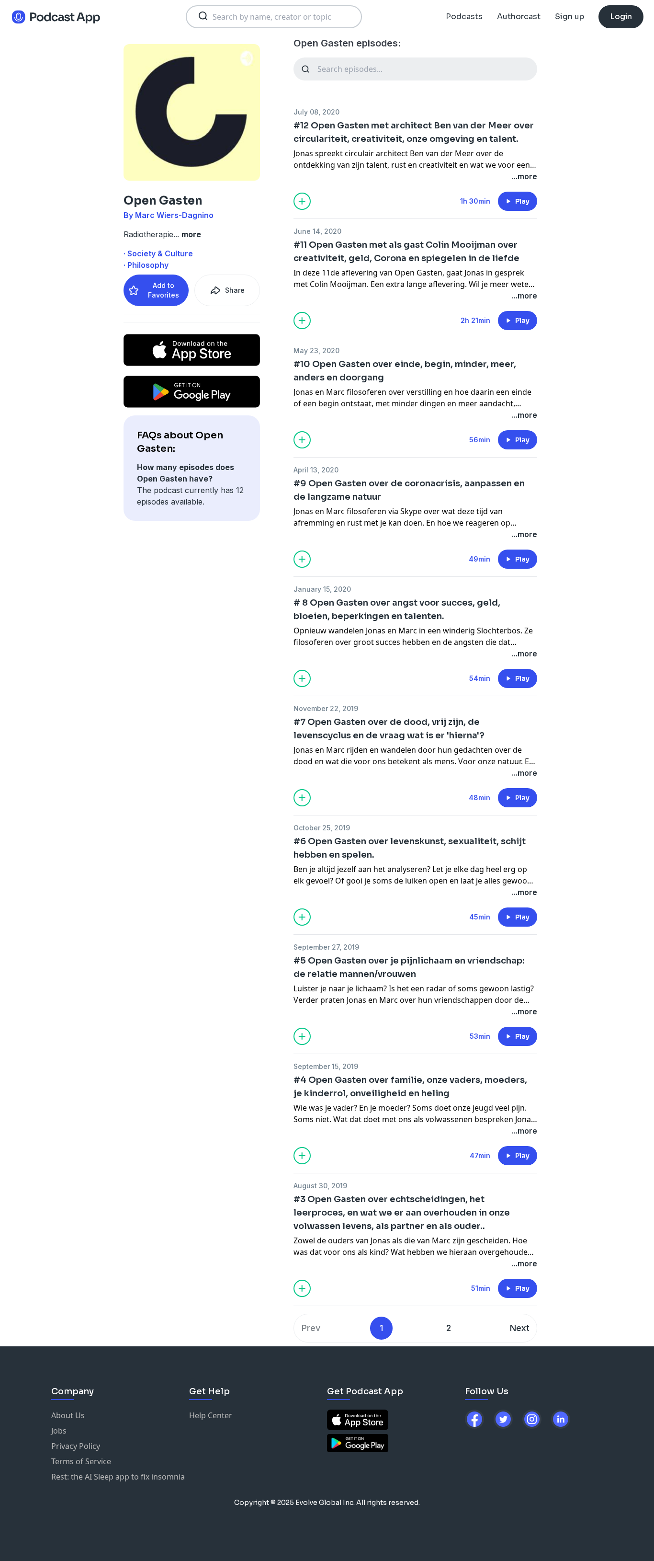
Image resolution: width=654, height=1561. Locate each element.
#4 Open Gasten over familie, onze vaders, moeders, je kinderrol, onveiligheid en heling (410, 1087)
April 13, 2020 (315, 470)
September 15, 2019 (325, 1066)
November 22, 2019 (325, 708)
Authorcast (519, 16)
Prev (311, 1328)
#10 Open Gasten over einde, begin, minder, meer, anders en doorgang (404, 371)
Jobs (59, 1430)
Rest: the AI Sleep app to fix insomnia (118, 1476)
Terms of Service (81, 1461)
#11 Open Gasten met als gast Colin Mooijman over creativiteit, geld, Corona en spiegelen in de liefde (406, 252)
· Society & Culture (158, 253)
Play (522, 201)
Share (235, 290)
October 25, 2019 (321, 828)
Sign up (569, 16)
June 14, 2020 (317, 231)
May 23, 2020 (316, 350)
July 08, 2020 (316, 112)
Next (520, 1328)
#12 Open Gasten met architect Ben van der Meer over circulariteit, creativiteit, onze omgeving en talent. (413, 132)
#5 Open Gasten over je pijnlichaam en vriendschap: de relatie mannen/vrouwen (409, 967)
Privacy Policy (75, 1446)
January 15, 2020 (322, 589)
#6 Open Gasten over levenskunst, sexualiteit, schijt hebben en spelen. (409, 848)
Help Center (210, 1415)
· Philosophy (146, 265)
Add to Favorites (163, 290)
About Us (68, 1415)
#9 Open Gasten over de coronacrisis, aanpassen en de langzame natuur (409, 490)
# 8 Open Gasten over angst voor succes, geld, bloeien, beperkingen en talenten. (396, 609)
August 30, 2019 (320, 1186)
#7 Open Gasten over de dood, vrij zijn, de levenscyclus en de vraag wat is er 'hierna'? (389, 729)
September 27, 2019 (326, 947)
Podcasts (464, 16)
